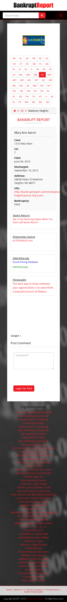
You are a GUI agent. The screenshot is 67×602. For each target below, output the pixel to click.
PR (41, 91)
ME (35, 74)
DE (34, 63)
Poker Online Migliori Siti (33, 519)
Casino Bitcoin (33, 548)
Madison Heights (38, 110)
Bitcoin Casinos (33, 509)
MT (36, 80)
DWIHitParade (21, 258)
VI (14, 102)
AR (33, 58)
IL (32, 69)
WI (33, 102)
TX (33, 96)
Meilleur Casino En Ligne (33, 559)
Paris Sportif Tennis (33, 580)
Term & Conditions (34, 590)
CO (14, 63)
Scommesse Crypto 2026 (33, 534)
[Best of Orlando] (33, 41)
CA (46, 58)
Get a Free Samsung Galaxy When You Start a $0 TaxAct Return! (33, 220)
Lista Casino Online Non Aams (34, 469)
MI (42, 74)
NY (48, 85)
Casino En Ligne (33, 541)
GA (47, 63)
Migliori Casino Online (33, 505)
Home (9, 590)
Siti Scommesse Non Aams (33, 516)
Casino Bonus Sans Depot (33, 537)
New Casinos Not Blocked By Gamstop (33, 494)
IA (20, 69)
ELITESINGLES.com (23, 240)
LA (14, 74)
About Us (18, 590)
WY (47, 102)
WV (40, 102)
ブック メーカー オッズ (33, 526)
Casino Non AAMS (33, 423)
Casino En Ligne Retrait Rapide (33, 412)
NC (43, 80)
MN (49, 74)
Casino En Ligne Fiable (33, 483)
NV (42, 85)
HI (14, 69)
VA (52, 96)
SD (20, 96)
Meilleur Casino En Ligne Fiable (33, 523)
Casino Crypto (33, 569)
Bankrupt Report (33, 119)
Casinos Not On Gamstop (34, 419)
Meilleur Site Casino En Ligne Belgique (34, 512)
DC (27, 63)
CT (20, 63)
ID (26, 69)
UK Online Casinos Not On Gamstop (33, 448)
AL (20, 58)
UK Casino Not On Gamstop (33, 491)
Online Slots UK (33, 476)
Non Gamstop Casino (33, 444)
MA (21, 74)
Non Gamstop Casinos (33, 433)
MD (28, 74)
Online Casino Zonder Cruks (33, 487)
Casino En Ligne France (33, 544)
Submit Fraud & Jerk (33, 592)
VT (19, 102)
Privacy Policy (52, 590)
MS (29, 80)
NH (21, 85)
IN (37, 69)
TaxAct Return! (21, 215)
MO (14, 80)
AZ (40, 58)
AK (14, 58)
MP (22, 80)
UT (40, 96)
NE (14, 85)
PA (35, 91)
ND (50, 80)
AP (27, 58)
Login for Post (24, 388)
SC (14, 96)
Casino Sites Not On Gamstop (33, 473)
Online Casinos (33, 466)
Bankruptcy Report (35, 598)
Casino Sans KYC (33, 530)
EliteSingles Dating (24, 237)
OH (14, 91)
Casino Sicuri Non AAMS (33, 566)
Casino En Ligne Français (33, 562)
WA (26, 102)
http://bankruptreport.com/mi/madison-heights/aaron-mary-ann (38, 193)
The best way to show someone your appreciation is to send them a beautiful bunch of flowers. (33, 287)
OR (28, 91)
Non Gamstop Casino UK (33, 451)
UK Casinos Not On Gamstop (33, 455)
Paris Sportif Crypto (33, 437)
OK (21, 91)
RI (48, 91)
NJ (28, 85)
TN (27, 96)
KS (44, 69)
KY (50, 69)
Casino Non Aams (33, 576)
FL (40, 63)
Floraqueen (19, 279)
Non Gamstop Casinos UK (33, 416)
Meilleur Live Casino (33, 555)
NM (35, 85)
